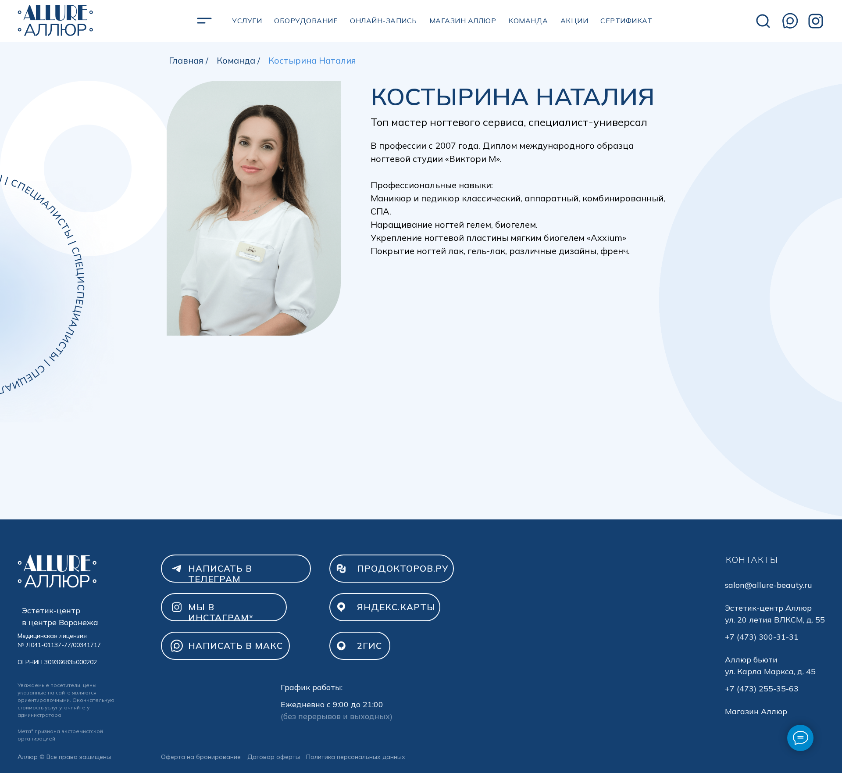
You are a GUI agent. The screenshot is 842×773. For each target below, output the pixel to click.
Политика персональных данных (355, 757)
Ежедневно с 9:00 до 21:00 (332, 704)
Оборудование (306, 20)
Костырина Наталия (312, 60)
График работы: (312, 687)
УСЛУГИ (247, 20)
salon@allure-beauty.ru (768, 585)
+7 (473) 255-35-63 (762, 689)
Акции (574, 20)
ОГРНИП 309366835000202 (57, 662)
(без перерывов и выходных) (336, 716)
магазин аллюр (462, 20)
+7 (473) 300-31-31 (762, 637)
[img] (55, 21)
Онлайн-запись (383, 20)
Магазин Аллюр (756, 711)
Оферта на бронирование (201, 757)
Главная (186, 60)
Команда (528, 20)
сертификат (626, 20)
